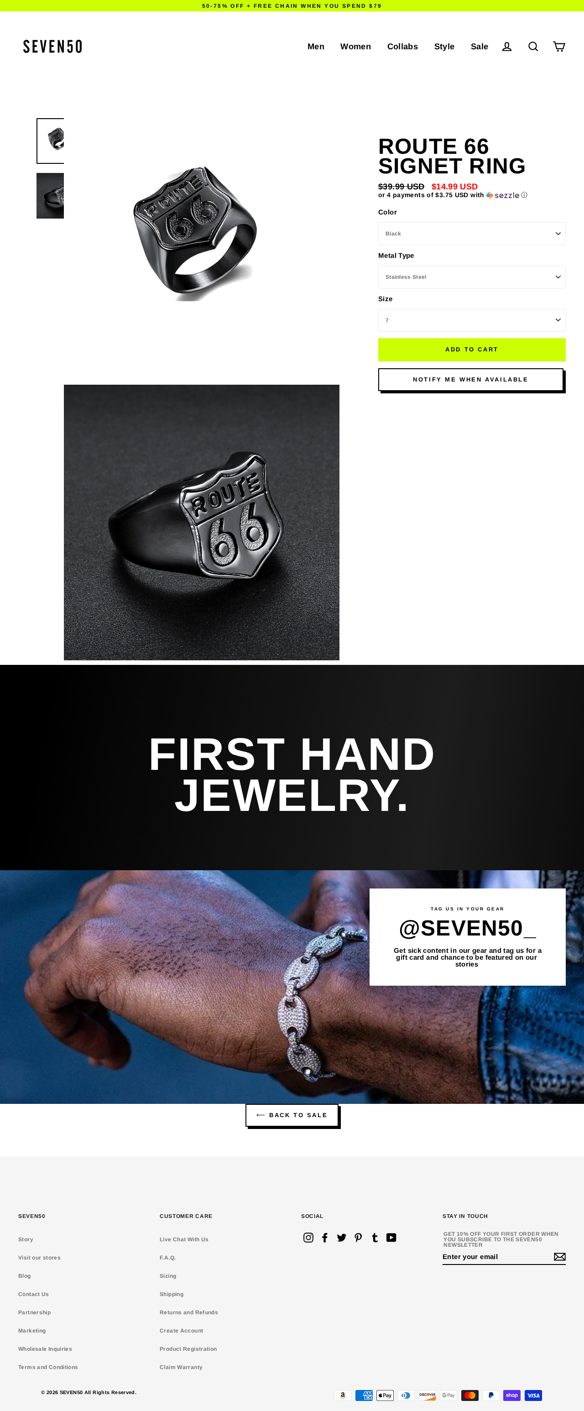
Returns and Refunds (189, 1312)
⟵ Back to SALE (292, 1115)
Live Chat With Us (184, 1239)
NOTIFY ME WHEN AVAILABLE (470, 379)
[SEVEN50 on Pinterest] (358, 1238)
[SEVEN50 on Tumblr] (375, 1238)
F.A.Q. (168, 1257)
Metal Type (396, 255)
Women (355, 46)
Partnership (34, 1312)
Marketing (32, 1330)
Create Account (181, 1330)
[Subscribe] (558, 1257)
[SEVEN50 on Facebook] (325, 1238)
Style (444, 46)
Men (316, 46)
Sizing (168, 1276)
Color (387, 212)
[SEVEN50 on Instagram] (308, 1238)
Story (25, 1239)
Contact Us (33, 1294)
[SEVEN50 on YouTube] (391, 1238)
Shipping (171, 1294)
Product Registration (188, 1349)
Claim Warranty (181, 1367)
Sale (480, 46)
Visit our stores (39, 1257)
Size (385, 298)
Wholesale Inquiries (45, 1349)
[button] (472, 195)
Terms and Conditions (48, 1367)
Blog (24, 1276)
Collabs (402, 46)
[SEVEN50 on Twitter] (342, 1238)
